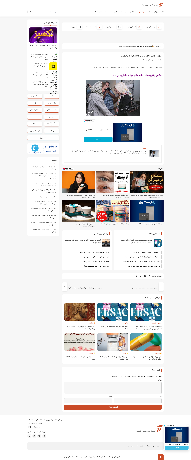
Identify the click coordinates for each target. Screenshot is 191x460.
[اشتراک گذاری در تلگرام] (136, 276)
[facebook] (44, 436)
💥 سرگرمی (92, 323)
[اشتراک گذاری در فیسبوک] (149, 276)
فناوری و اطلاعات (157, 323)
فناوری (132, 12)
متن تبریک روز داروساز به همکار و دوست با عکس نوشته (144, 266)
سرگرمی (149, 12)
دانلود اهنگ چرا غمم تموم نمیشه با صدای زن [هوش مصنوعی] (44, 191)
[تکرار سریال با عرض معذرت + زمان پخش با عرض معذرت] (53, 66)
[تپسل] (85, 121)
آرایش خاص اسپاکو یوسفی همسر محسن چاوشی (44, 230)
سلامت (107, 12)
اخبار (162, 12)
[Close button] (188, 425)
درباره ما (130, 446)
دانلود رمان (52, 117)
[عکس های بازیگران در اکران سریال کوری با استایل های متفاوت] (53, 85)
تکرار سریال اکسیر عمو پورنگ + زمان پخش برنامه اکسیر (43, 46)
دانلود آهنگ (98, 12)
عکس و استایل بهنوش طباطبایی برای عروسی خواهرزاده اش (39, 75)
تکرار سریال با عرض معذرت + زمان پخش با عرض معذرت (40, 64)
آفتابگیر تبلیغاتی (34, 110)
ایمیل (110, 396)
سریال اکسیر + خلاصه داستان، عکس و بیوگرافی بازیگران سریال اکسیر (39, 56)
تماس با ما (139, 446)
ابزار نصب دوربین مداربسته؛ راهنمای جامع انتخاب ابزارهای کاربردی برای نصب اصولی (136, 241)
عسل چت (35, 103)
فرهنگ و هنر (140, 12)
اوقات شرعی (34, 96)
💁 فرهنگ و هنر (149, 46)
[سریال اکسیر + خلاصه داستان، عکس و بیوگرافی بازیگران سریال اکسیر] (53, 57)
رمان (35, 117)
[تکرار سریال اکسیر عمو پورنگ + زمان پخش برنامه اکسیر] (43, 35)
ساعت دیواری (43, 138)
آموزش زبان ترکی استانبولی (52, 124)
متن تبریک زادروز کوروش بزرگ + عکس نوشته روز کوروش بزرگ (142, 257)
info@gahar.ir (35, 427)
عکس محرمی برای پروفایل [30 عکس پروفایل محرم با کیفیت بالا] (45, 202)
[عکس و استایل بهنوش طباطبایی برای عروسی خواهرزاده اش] (53, 76)
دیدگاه (159, 380)
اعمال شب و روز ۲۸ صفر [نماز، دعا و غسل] (96, 266)
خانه (157, 46)
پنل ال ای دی (52, 103)
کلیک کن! (98, 139)
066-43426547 (36, 423)
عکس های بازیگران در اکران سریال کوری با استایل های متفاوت (40, 84)
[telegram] (29, 436)
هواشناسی (52, 96)
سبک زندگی (123, 12)
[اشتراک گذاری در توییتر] (140, 276)
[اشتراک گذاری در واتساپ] (145, 276)
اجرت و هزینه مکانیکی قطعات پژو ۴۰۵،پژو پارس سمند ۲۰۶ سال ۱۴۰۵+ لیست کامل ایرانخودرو (44, 176)
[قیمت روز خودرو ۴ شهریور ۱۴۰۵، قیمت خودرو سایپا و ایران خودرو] (106, 243)
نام (160, 396)
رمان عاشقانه (52, 131)
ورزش (156, 12)
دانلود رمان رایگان (52, 110)
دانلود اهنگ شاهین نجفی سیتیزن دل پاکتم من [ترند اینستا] (92, 262)
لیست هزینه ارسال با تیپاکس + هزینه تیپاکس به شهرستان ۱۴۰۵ (45, 184)
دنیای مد (115, 12)
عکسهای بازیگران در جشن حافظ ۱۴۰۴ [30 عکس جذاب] (44, 216)
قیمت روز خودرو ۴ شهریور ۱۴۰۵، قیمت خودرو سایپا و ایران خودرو (83, 241)
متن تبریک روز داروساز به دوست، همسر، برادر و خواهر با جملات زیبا (141, 262)
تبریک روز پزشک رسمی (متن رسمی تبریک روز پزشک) (44, 168)
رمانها (35, 124)
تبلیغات (147, 446)
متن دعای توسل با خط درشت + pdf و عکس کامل (94, 252)
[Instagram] (34, 436)
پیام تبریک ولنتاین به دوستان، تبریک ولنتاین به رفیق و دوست (43, 223)
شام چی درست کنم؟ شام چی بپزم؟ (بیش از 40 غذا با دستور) (43, 209)
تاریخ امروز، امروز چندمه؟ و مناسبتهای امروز (96, 257)
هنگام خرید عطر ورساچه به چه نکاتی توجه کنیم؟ (146, 252)
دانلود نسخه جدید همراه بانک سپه (46, 197)
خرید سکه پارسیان (35, 131)
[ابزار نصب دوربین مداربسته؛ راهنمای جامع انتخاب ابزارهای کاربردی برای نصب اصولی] (158, 243)
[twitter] (39, 436)
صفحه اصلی (157, 446)
